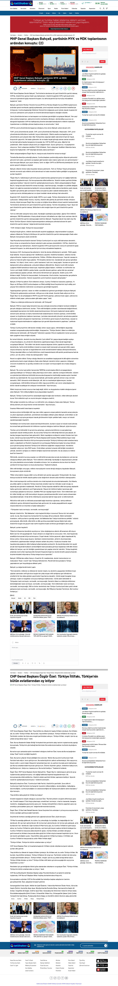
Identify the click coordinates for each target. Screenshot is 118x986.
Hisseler (70, 952)
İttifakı (26, 898)
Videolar (74, 8)
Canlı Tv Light (14, 965)
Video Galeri (71, 963)
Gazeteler (92, 8)
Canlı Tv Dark (29, 960)
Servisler (23, 8)
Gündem (32, 8)
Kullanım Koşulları (70, 983)
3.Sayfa (41, 13)
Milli (29, 598)
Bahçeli (13, 598)
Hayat (70, 13)
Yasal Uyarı (79, 983)
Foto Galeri (64, 8)
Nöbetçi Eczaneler (30, 965)
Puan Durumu (59, 952)
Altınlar (58, 960)
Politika (77, 13)
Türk (34, 598)
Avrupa (48, 13)
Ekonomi (41, 8)
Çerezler (59, 983)
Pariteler (79, 952)
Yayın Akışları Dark (30, 963)
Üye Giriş (82, 960)
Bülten (54, 13)
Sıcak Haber (72, 970)
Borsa (12, 952)
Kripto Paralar (103, 952)
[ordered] (32, 663)
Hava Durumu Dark (15, 960)
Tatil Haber (13, 35)
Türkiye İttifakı (40, 898)
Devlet (19, 598)
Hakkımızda (40, 983)
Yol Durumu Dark (15, 963)
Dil (25, 598)
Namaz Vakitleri (23, 952)
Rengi (32, 898)
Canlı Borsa (43, 960)
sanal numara (29, 970)
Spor (49, 8)
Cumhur (19, 898)
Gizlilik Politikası (52, 983)
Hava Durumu (47, 952)
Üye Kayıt (82, 963)
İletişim (45, 983)
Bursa (12, 898)
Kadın (56, 8)
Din (59, 13)
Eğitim (64, 13)
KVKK (63, 983)
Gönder (16, 663)
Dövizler (58, 963)
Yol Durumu (90, 952)
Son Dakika (13, 8)
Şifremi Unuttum (84, 965)
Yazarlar (83, 8)
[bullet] (35, 663)
